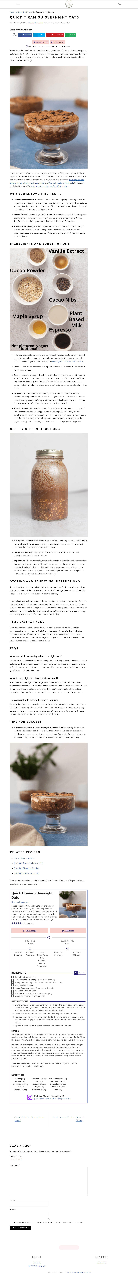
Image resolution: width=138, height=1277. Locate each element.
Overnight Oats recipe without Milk (67, 361)
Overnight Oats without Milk (60, 183)
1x (76, 973)
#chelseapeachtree (62, 1099)
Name (13, 1200)
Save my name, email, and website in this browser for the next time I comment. (48, 1222)
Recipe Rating (16, 1156)
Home (12, 12)
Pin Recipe (69, 931)
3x (84, 973)
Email (13, 1209)
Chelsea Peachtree (20, 902)
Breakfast (26, 12)
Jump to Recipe (41, 42)
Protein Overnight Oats (24, 858)
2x (80, 973)
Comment (15, 1165)
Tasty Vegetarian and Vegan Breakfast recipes (47, 186)
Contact (101, 1262)
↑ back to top (69, 1247)
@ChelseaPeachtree (43, 1099)
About (36, 1262)
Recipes (18, 12)
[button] (12, 923)
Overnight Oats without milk (26, 873)
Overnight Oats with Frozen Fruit (29, 183)
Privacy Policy (36, 1266)
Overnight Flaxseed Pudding (26, 868)
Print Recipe (58, 42)
